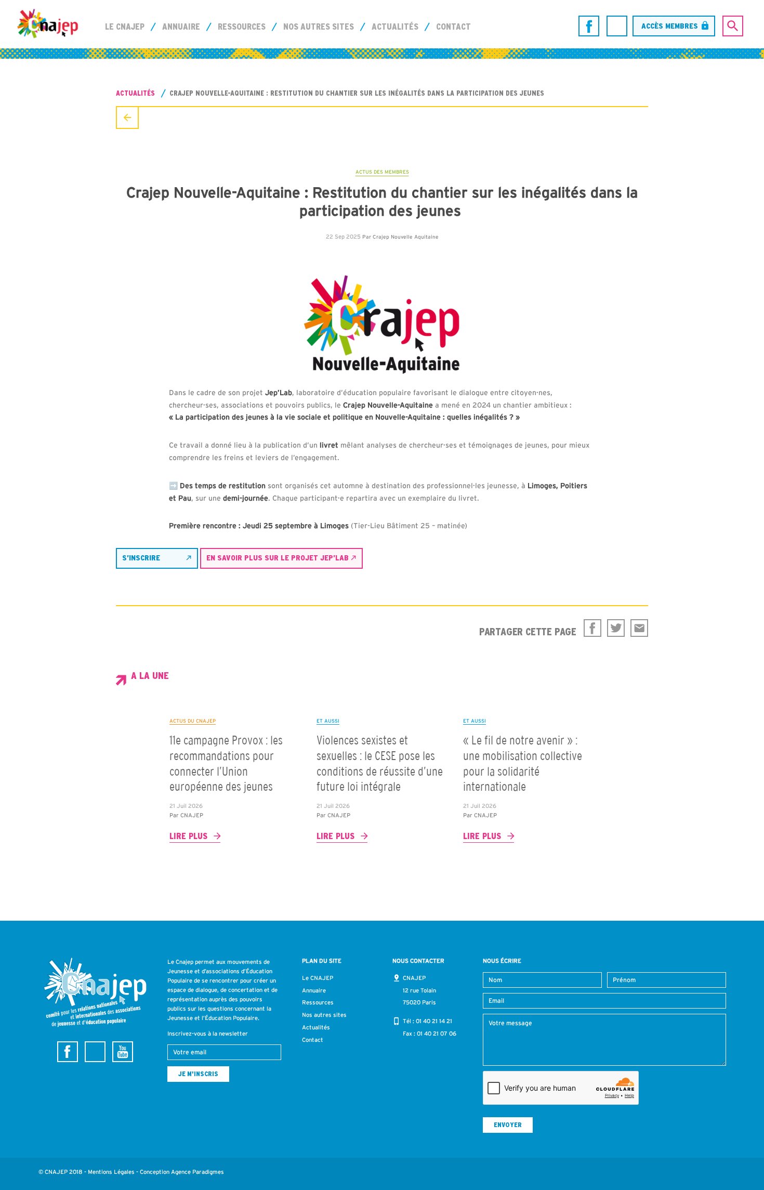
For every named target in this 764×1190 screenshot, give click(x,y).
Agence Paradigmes (197, 1172)
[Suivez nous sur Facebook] (588, 26)
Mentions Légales (111, 1172)
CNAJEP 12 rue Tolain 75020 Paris (419, 990)
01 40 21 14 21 (434, 1021)
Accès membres (669, 25)
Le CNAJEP (124, 26)
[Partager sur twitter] (616, 628)
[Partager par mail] (639, 628)
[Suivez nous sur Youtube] (122, 1051)
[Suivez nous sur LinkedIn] (617, 26)
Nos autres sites (318, 26)
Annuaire (181, 26)
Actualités (395, 26)
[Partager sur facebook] (592, 628)
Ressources (242, 26)
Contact (453, 26)
